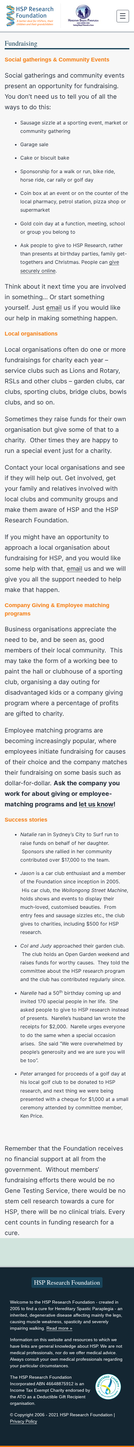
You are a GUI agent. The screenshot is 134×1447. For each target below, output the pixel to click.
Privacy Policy (23, 1421)
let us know (96, 804)
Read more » (59, 1328)
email (54, 307)
